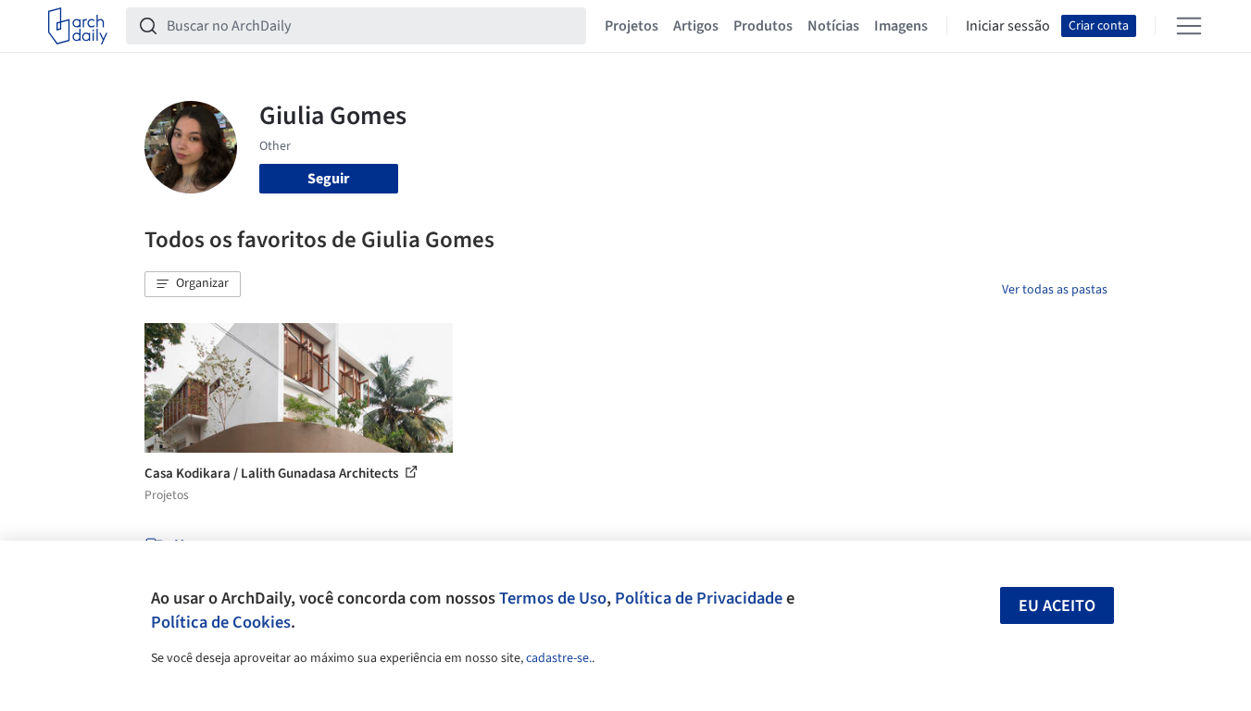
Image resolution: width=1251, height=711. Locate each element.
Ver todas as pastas (1054, 289)
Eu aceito (1057, 605)
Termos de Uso (553, 598)
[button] (192, 284)
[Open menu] (1189, 26)
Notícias (833, 26)
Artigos (696, 26)
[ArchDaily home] (77, 25)
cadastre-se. (559, 658)
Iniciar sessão (1008, 26)
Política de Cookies (221, 622)
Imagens (901, 26)
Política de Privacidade (698, 598)
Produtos (763, 26)
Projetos (631, 26)
